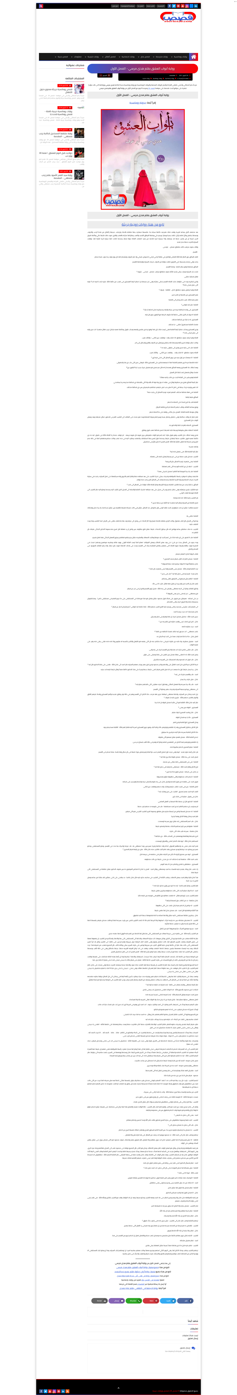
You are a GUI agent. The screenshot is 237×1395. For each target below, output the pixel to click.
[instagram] (187, 6)
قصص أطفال (110, 56)
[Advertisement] (89, 31)
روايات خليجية (93, 56)
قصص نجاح (145, 56)
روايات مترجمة (162, 56)
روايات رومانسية (180, 56)
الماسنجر (141, 1284)
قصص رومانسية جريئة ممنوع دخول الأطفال (56, 90)
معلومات (77, 56)
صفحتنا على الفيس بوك (150, 1280)
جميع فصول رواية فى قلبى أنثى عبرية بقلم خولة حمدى (138, 1275)
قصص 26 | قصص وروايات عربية (165, 1390)
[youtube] (183, 6)
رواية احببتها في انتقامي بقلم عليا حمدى (138, 1288)
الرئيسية (161, 6)
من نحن (115, 6)
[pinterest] (178, 6)
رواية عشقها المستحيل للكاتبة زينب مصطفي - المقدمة (55, 134)
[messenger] (191, 6)
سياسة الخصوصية (127, 6)
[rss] (67, 1391)
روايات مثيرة (146, 78)
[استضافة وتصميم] (72, 1391)
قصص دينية (63, 56)
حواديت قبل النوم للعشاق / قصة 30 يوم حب (55, 154)
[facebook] (169, 6)
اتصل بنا (140, 6)
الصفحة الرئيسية (184, 78)
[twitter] (174, 6)
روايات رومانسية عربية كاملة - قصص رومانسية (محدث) (58, 112)
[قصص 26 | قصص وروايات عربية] (178, 17)
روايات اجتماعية (128, 56)
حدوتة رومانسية (137, 102)
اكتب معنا (150, 6)
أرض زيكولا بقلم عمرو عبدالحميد (130, 1271)
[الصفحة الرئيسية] (193, 57)
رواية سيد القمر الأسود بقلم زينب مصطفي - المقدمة (57, 176)
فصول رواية (150, 1272)
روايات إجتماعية (169, 78)
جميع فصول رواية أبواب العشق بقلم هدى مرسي (137, 1267)
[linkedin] (196, 6)
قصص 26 (151, 88)
